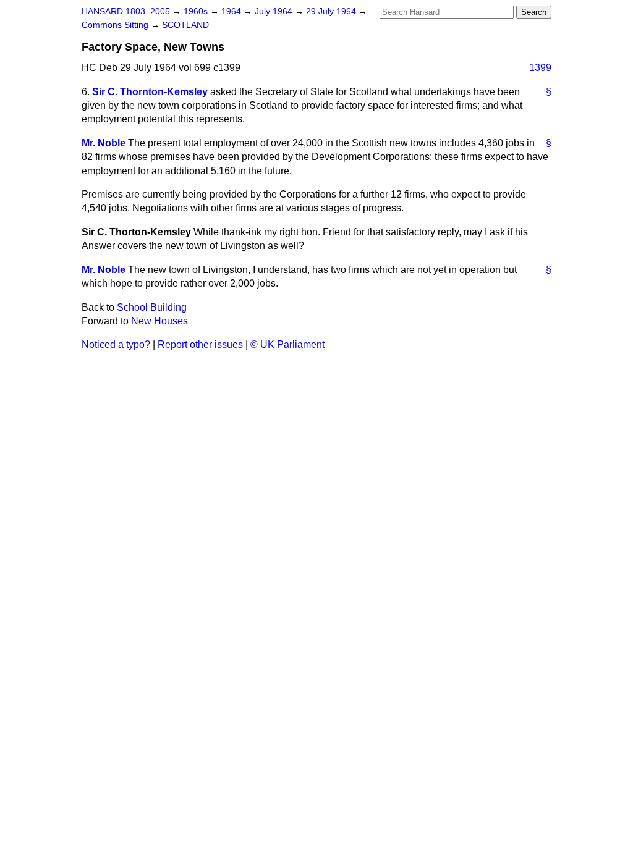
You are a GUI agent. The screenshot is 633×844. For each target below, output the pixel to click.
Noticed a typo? (116, 344)
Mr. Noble (103, 143)
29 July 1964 (332, 11)
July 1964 (275, 11)
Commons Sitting (116, 25)
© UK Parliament (287, 344)
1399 (540, 67)
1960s (197, 11)
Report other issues (200, 344)
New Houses (159, 321)
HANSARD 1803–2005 (126, 11)
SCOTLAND (185, 25)
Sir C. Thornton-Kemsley (150, 92)
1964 (232, 11)
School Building (152, 307)
